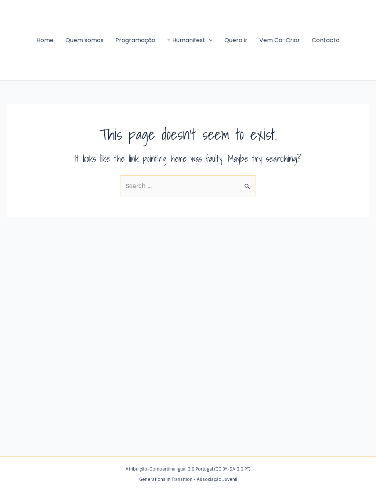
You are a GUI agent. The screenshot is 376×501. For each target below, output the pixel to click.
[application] (209, 40)
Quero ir (235, 40)
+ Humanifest (186, 40)
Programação (135, 40)
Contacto (326, 40)
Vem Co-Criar (279, 40)
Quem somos (84, 40)
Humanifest (11, 40)
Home (45, 40)
